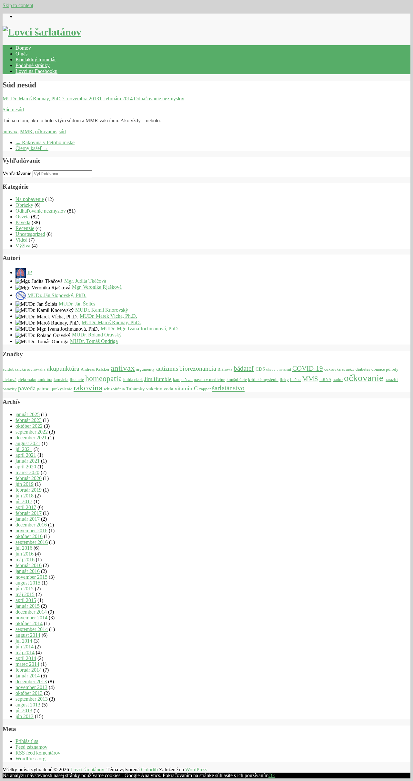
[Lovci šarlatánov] (42, 32)
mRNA (325, 379)
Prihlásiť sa (26, 741)
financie (77, 379)
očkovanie (45, 131)
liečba (295, 379)
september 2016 (31, 542)
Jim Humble (158, 379)
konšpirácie (237, 379)
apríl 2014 (25, 658)
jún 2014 (24, 646)
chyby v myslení (278, 369)
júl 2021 (23, 449)
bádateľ (244, 368)
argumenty (145, 369)
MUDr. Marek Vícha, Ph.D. (108, 316)
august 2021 (27, 443)
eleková (9, 379)
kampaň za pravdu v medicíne (199, 379)
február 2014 (28, 670)
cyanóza (348, 369)
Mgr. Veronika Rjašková (97, 287)
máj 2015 (25, 594)
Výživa (22, 245)
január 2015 (27, 606)
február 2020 (28, 478)
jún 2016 (24, 553)
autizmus (167, 368)
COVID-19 (307, 368)
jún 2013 (24, 716)
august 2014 (27, 635)
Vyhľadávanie (17, 173)
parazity (10, 388)
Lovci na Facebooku (36, 71)
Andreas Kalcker (95, 369)
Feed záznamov (31, 747)
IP (29, 272)
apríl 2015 (25, 600)
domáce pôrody (384, 369)
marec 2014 (27, 664)
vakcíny (154, 388)
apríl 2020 (25, 466)
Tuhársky (135, 388)
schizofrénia (114, 388)
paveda (26, 388)
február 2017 (28, 513)
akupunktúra (63, 368)
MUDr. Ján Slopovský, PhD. (56, 295)
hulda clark (133, 379)
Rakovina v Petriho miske (45, 142)
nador (338, 379)
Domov (23, 48)
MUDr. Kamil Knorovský (101, 310)
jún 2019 (24, 484)
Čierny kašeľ (31, 148)
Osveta (22, 216)
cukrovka (332, 369)
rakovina (88, 387)
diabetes (363, 369)
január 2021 (27, 461)
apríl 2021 (25, 455)
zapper (205, 388)
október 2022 (29, 426)
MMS (310, 378)
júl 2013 (23, 710)
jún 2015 (24, 588)
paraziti (391, 379)
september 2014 (31, 629)
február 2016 (28, 565)
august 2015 (27, 583)
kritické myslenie (263, 379)
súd (62, 131)
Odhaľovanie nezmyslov (159, 98)
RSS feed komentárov (37, 753)
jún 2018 (24, 495)
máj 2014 (25, 652)
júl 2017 (23, 501)
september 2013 (31, 699)
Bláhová (224, 369)
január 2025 (27, 414)
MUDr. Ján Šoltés (77, 303)
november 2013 (31, 687)
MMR (26, 131)
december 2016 (31, 524)
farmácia (61, 379)
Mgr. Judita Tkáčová (85, 281)
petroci (44, 388)
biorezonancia (197, 368)
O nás (21, 53)
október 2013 (29, 693)
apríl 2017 (25, 507)
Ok (271, 775)
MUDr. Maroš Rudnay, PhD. (32, 98)
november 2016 (31, 530)
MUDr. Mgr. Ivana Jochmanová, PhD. (140, 328)
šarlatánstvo (228, 388)
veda (168, 388)
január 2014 (27, 675)
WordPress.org (30, 758)
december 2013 (31, 681)
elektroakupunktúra (35, 379)
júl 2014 (23, 641)
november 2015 (31, 577)
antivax (10, 131)
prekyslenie (62, 388)
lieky (284, 379)
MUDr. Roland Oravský (97, 334)
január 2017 (27, 519)
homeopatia (103, 378)
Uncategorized (30, 234)
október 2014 (29, 623)
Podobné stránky (32, 65)
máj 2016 (25, 559)
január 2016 (27, 571)
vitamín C (186, 388)
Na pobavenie (29, 199)
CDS (260, 369)
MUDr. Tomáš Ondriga (94, 341)
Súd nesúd (13, 109)
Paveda (22, 222)
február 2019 (28, 490)
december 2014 (31, 612)
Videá (21, 240)
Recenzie (24, 228)
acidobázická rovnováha (24, 369)
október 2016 (29, 536)
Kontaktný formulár (35, 59)
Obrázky (24, 205)
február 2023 (28, 420)
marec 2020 (27, 472)
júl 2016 (23, 548)
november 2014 (31, 617)
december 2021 (31, 437)
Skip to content (18, 5)
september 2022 (31, 432)
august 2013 (27, 704)
